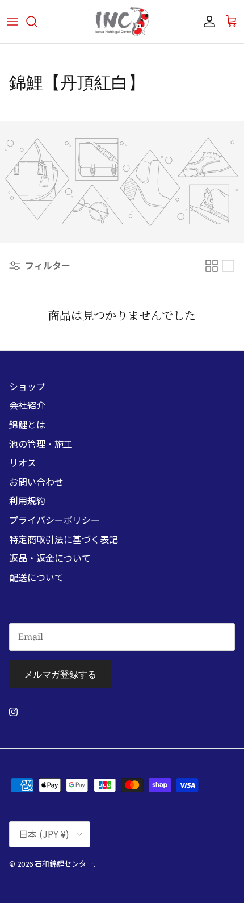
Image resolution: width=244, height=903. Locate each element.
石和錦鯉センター (64, 863)
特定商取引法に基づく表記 (63, 539)
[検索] (37, 21)
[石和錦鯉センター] (122, 21)
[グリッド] (211, 266)
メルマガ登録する (60, 674)
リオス (22, 462)
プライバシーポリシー (54, 519)
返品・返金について (50, 558)
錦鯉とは (27, 424)
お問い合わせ (36, 481)
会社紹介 (27, 405)
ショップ (27, 386)
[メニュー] (12, 21)
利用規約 (27, 500)
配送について (36, 577)
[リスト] (228, 266)
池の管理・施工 (41, 443)
